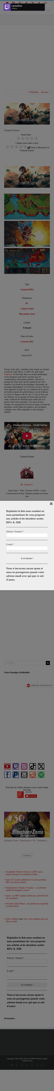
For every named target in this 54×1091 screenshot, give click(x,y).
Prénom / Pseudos (15, 531)
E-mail (10, 544)
